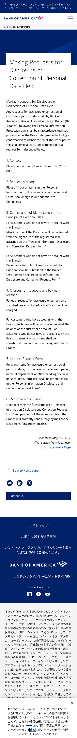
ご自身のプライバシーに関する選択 (38, 576)
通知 (32, 729)
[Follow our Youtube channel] (47, 594)
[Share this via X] (29, 483)
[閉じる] (72, 703)
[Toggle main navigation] (70, 18)
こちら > (66, 8)
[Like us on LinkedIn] (29, 594)
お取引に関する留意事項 (38, 536)
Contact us (16, 496)
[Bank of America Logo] (23, 18)
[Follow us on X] (38, 594)
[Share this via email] (9, 483)
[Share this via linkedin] (19, 483)
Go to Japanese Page (57, 447)
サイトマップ (38, 525)
